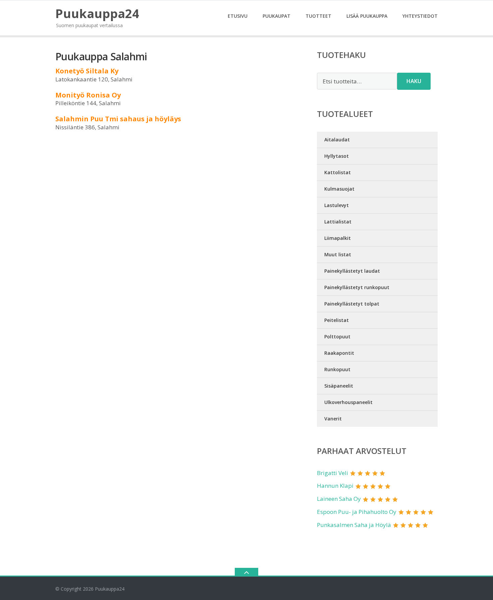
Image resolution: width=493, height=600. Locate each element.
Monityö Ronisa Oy (88, 94)
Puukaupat (276, 16)
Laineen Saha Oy (339, 499)
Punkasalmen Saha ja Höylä (354, 525)
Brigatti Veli (332, 473)
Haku (413, 81)
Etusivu (238, 16)
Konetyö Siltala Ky (86, 70)
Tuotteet (318, 16)
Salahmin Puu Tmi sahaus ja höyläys (118, 118)
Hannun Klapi (335, 485)
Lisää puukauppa (366, 16)
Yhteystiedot (420, 16)
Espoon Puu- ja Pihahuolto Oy (356, 512)
